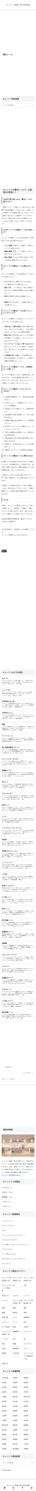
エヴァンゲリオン (8, 1225)
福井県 (4, 1406)
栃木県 (4, 1392)
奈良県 (26, 1420)
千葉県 (4, 1397)
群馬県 (15, 1392)
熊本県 (15, 1444)
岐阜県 (4, 1411)
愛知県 (26, 1411)
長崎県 (4, 1444)
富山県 (15, 1401)
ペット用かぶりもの (9, 1254)
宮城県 (15, 1382)
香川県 (15, 1434)
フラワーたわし (7, 1249)
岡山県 (4, 1430)
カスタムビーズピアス (9, 1240)
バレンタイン (6, 1263)
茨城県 (26, 1387)
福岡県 (15, 1439)
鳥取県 (15, 1425)
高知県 (4, 1439)
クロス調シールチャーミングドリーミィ (16, 1244)
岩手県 (4, 1382)
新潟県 (4, 1401)
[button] (32, 105)
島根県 (26, 1425)
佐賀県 (26, 1439)
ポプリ (4, 1230)
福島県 (15, 1387)
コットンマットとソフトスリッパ (13, 1235)
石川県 (26, 1401)
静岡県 (15, 1411)
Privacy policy (6, 1470)
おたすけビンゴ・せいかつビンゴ (13, 1259)
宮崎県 (4, 1449)
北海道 (15, 1378)
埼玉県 (26, 1392)
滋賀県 (15, 1415)
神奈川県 (27, 1397)
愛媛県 (26, 1434)
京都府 (26, 1415)
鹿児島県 (16, 1449)
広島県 (15, 1430)
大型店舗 (5, 1378)
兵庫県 (15, 1420)
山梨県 (15, 1406)
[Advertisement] (18, 32)
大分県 (26, 1444)
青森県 (26, 1378)
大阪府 (4, 1420)
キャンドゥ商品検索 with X (11, 1175)
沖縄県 (26, 1449)
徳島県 (4, 1434)
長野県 (26, 1406)
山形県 (4, 1387)
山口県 (26, 1430)
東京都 (15, 1397)
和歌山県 (5, 1425)
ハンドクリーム (7, 1221)
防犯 (5, 551)
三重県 (4, 1415)
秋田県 (26, 1382)
